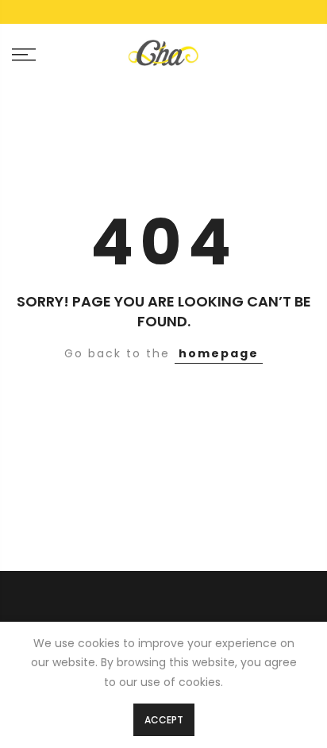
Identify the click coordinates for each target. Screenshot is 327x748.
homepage (219, 353)
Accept (163, 720)
